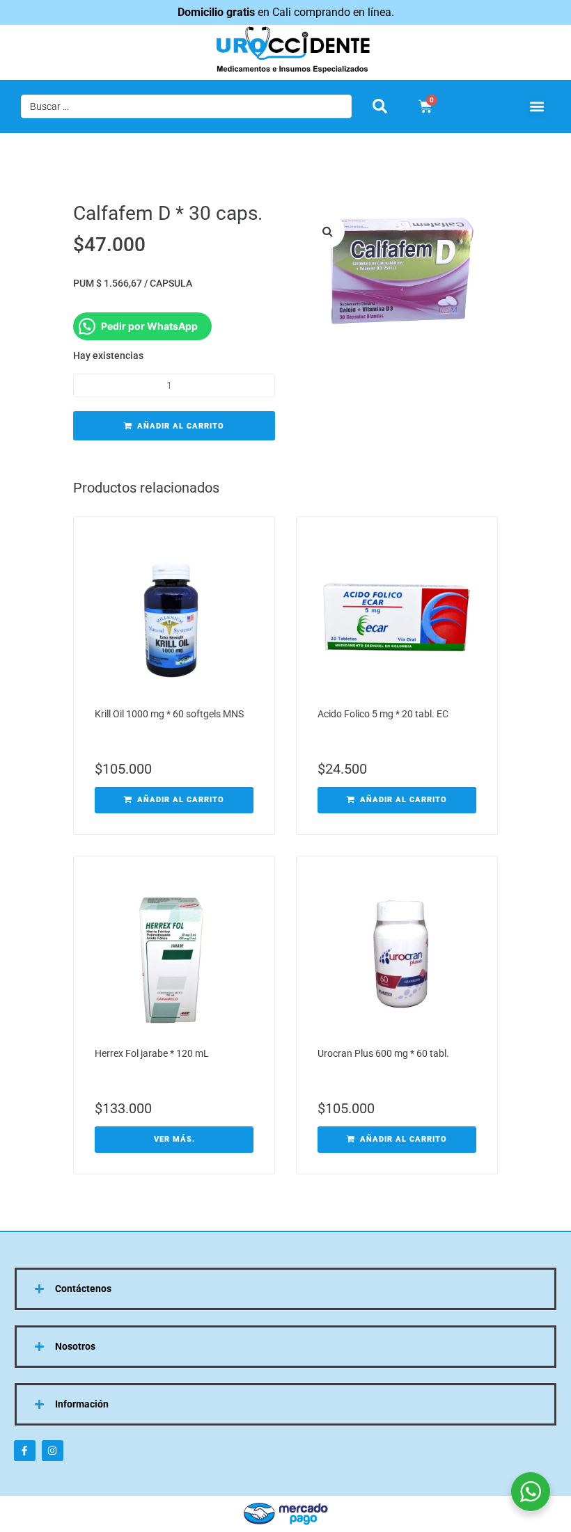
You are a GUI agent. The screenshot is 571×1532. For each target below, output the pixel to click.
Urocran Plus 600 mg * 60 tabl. (383, 1053)
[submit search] (380, 106)
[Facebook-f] (25, 1451)
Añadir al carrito (180, 426)
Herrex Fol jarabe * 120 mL (152, 1053)
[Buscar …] (186, 106)
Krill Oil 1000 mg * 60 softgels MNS (169, 713)
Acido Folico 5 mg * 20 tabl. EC (383, 713)
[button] (537, 106)
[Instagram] (52, 1451)
